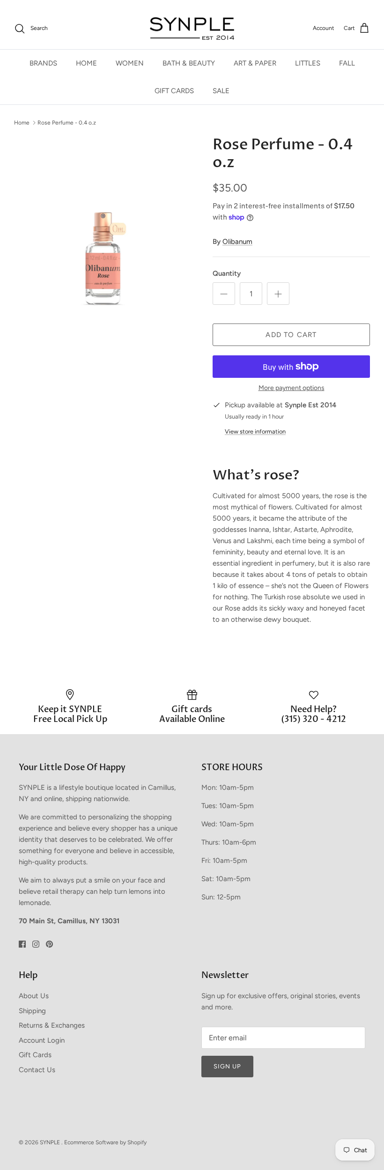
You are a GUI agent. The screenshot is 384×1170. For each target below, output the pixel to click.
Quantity (227, 273)
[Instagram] (35, 944)
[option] (103, 225)
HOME (86, 63)
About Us (34, 996)
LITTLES (307, 63)
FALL (347, 63)
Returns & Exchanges (52, 1025)
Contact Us (37, 1070)
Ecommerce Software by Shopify (105, 1142)
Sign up (227, 1066)
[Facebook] (22, 944)
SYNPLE (50, 1142)
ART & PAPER (255, 63)
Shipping (32, 1011)
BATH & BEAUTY (188, 63)
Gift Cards (35, 1055)
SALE (221, 91)
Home (22, 122)
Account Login (42, 1040)
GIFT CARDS (174, 91)
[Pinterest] (49, 944)
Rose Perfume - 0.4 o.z (66, 122)
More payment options (291, 388)
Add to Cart (291, 335)
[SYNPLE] (192, 28)
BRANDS (43, 63)
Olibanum (237, 241)
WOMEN (130, 63)
